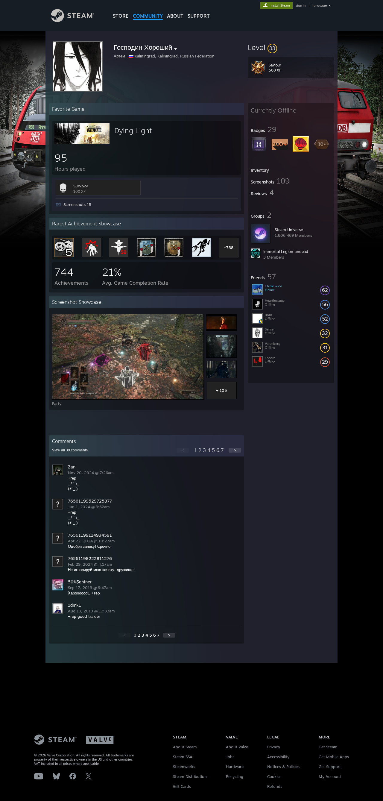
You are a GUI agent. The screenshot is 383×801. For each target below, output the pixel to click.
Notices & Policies (283, 766)
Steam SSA (182, 756)
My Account (330, 776)
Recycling (234, 776)
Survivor (80, 185)
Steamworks (184, 766)
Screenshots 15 (77, 204)
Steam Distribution (190, 776)
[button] (291, 47)
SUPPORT (199, 16)
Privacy (273, 746)
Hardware (235, 766)
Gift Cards (182, 786)
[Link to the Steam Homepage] (72, 20)
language (320, 5)
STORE (121, 16)
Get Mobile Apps (334, 756)
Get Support (330, 766)
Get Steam (328, 746)
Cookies (274, 776)
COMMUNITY (148, 16)
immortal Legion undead (285, 251)
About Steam (185, 746)
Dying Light (133, 130)
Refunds (274, 786)
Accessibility (278, 756)
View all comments (70, 450)
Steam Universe (289, 229)
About (175, 16)
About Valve (237, 746)
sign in (301, 5)
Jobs (230, 756)
